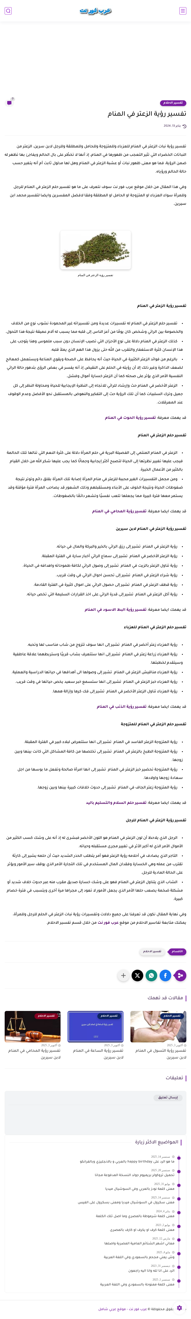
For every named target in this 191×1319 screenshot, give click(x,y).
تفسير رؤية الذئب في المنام (122, 707)
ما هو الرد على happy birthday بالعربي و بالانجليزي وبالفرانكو (127, 1162)
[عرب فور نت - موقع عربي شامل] (95, 11)
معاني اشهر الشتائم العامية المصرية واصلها (139, 1244)
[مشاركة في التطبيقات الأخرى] (123, 975)
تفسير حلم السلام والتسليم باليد (116, 803)
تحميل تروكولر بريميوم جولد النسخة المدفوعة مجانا (134, 1175)
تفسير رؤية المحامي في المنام (119, 512)
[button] (165, 975)
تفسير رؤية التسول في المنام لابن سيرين (161, 1054)
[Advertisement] (95, 63)
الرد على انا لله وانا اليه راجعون (151, 1271)
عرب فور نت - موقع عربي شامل (122, 1310)
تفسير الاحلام (173, 103)
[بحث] (8, 10)
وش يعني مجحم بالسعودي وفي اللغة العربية (139, 1258)
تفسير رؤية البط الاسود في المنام (116, 610)
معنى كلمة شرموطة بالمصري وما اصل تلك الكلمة (135, 1216)
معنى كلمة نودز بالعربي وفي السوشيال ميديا (139, 1189)
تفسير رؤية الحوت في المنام (130, 418)
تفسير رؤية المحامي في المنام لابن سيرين (34, 1054)
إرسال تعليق (168, 1098)
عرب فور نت (108, 923)
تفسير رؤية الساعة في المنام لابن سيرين (98, 1054)
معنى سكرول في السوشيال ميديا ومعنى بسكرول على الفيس (126, 1203)
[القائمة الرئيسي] (182, 10)
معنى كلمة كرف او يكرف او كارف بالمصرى (142, 1230)
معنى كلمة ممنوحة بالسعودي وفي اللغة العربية (137, 1285)
